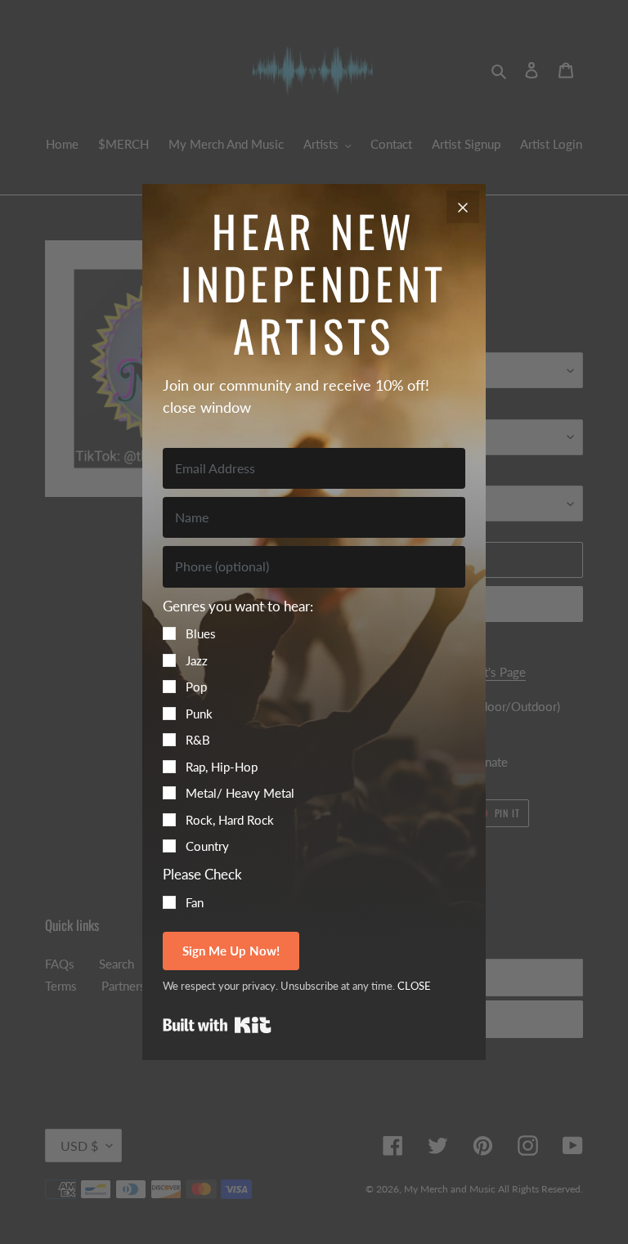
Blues (201, 633)
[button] (314, 726)
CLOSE (414, 985)
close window (207, 407)
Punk (199, 713)
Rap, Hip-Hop (222, 766)
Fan (195, 902)
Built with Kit (217, 1025)
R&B (198, 739)
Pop (196, 686)
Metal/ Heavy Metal (240, 792)
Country (207, 846)
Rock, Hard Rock (230, 819)
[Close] (462, 206)
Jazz (197, 660)
